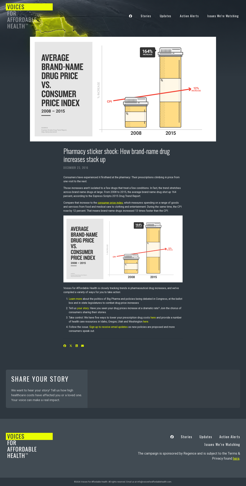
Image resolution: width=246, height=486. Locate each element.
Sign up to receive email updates (108, 327)
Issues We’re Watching (223, 16)
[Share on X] (70, 346)
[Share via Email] (82, 346)
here (153, 317)
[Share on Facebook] (64, 346)
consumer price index (110, 202)
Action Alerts (189, 16)
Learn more (75, 298)
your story (83, 308)
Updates (165, 16)
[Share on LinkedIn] (76, 346)
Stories (146, 16)
